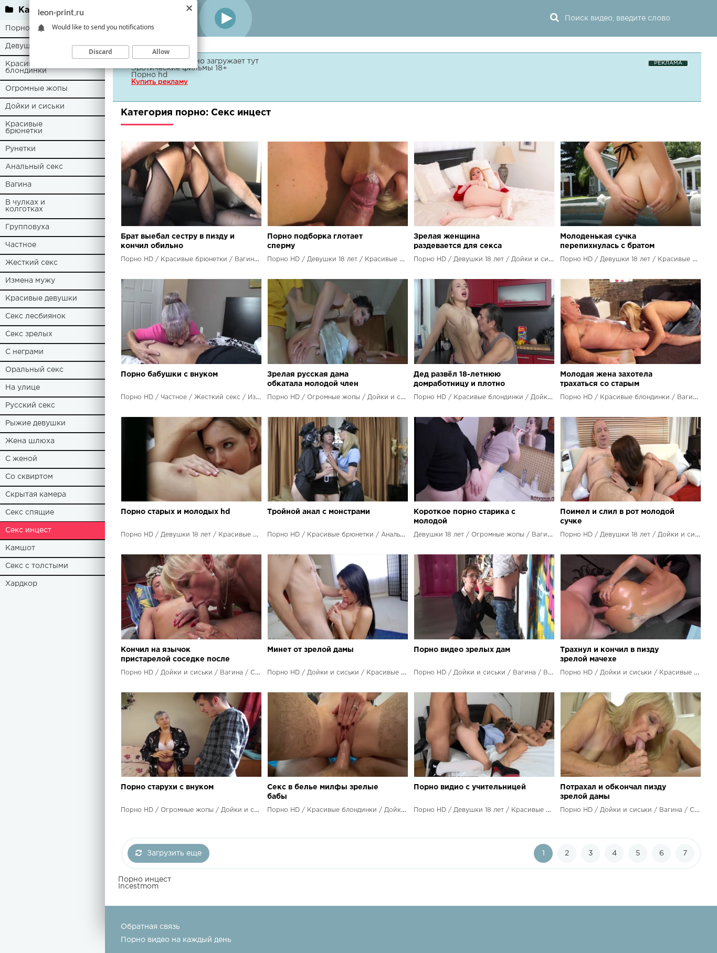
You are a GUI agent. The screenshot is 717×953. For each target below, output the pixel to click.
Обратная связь (150, 927)
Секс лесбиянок (35, 316)
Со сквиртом (29, 477)
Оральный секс (34, 370)
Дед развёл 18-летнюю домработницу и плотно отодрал (459, 380)
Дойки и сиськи (35, 106)
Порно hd (149, 75)
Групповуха (27, 227)
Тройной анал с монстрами (318, 512)
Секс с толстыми (36, 566)
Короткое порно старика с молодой (464, 516)
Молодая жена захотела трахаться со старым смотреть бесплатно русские (615, 380)
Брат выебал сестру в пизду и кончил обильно (178, 241)
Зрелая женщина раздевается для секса (458, 241)
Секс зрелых (28, 334)
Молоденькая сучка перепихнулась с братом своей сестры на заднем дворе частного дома (607, 242)
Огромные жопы (36, 88)
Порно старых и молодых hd (175, 512)
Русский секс (30, 405)
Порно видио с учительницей (470, 787)
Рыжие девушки (35, 423)
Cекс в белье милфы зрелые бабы (322, 792)
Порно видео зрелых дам (462, 650)
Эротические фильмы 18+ (179, 68)
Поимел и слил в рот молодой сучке (617, 516)
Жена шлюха (30, 441)
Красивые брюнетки (24, 127)
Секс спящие (29, 512)
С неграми (24, 352)
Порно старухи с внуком (167, 787)
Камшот (20, 548)
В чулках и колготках (25, 205)
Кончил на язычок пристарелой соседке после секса (175, 655)
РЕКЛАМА (668, 63)
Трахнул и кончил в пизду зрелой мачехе (609, 654)
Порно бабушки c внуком (169, 374)
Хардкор (21, 584)
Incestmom (138, 886)
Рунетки (20, 149)
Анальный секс (34, 167)
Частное (20, 245)
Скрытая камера (35, 494)
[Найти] (554, 18)
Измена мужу (30, 280)
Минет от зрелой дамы (310, 650)
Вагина (18, 184)
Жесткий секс (31, 263)
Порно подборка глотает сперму (315, 241)
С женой (21, 459)
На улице (22, 387)
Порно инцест (144, 879)
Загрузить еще (174, 853)
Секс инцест (28, 530)
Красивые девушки (41, 298)
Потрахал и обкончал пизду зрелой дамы (613, 792)
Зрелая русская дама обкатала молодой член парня (312, 380)
